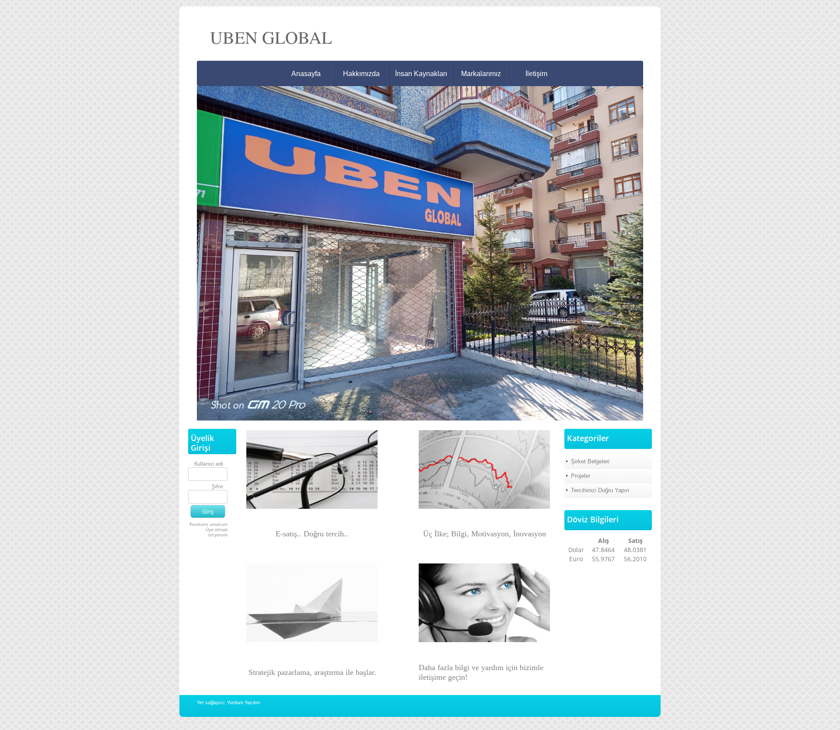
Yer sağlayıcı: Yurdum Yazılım (228, 702)
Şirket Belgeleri (590, 461)
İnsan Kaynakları (421, 73)
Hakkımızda (361, 73)
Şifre (217, 486)
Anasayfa (306, 73)
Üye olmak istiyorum (217, 532)
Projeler (580, 476)
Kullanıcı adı (208, 464)
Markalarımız (481, 73)
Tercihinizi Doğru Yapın (600, 490)
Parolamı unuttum (208, 524)
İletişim (536, 73)
